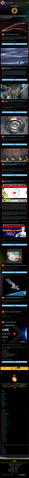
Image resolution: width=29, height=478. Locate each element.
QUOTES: (16, 472)
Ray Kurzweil (3, 396)
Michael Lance (5, 437)
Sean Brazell (4, 433)
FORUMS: (12, 472)
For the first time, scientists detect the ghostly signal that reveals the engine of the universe (15, 164)
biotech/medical (8, 41)
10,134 (27, 367)
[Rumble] (24, 474)
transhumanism (25, 386)
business (12, 359)
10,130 (16, 367)
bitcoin (27, 383)
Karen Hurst (4, 421)
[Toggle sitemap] (26, 2)
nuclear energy (8, 109)
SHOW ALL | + (3, 442)
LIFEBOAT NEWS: (16, 464)
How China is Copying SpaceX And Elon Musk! (12, 312)
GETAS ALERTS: (16, 465)
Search (27, 374)
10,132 (21, 367)
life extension (11, 41)
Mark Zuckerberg (4, 399)
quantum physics (15, 109)
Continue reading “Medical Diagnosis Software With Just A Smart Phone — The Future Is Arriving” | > (13, 239)
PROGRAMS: (16, 469)
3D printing (8, 269)
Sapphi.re (12, 474)
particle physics (11, 109)
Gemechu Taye (5, 419)
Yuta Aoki (4, 427)
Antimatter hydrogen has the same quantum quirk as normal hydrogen (15, 101)
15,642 (12, 369)
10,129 (13, 367)
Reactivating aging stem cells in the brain (12, 34)
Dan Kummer (4, 423)
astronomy (3, 404)
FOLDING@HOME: (10, 469)
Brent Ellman (4, 435)
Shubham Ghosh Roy (6, 414)
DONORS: (12, 467)
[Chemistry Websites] (14, 378)
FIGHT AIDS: (10, 468)
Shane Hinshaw (5, 430)
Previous (4, 367)
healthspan (25, 384)
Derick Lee (4, 428)
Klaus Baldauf (5, 425)
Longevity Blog (4, 449)
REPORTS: (16, 468)
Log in (2, 19)
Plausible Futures (4, 452)
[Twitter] (20, 474)
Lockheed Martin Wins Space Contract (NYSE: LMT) (13, 297)
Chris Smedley (5, 441)
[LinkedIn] (21, 474)
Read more (14, 44)
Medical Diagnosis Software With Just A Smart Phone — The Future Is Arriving (15, 181)
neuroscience (14, 41)
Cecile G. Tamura (5, 426)
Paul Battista (4, 418)
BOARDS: (16, 467)
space (14, 269)
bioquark (17, 383)
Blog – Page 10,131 (14, 6)
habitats (10, 269)
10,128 (10, 367)
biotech (20, 383)
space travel (10, 316)
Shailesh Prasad (5, 417)
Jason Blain (4, 438)
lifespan (19, 385)
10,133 (24, 367)
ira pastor (11, 385)
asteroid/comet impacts (5, 403)
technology (21, 386)
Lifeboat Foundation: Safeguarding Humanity (13, 3)
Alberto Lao (5, 269)
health (11, 242)
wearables (20, 242)
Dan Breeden (4, 416)
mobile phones (13, 242)
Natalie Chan (4, 432)
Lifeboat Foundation (5, 474)
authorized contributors (7, 19)
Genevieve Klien (5, 303)
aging (2, 383)
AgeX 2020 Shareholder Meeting (10, 322)
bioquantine (15, 383)
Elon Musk (8, 316)
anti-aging (8, 383)
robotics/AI (18, 242)
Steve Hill (4, 434)
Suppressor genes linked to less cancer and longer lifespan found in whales (15, 68)
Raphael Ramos (5, 431)
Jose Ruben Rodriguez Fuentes (7, 422)
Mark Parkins (5, 242)
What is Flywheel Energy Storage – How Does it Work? (14, 136)
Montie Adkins (5, 359)
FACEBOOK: (10, 464)
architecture (3, 402)
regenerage (6, 386)
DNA (2, 395)
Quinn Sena (5, 109)
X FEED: (10, 466)
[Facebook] (18, 474)
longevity (21, 385)
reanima (3, 386)
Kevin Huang (5, 41)
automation (3, 405)
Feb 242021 (3, 34)
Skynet (3, 398)
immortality (5, 385)
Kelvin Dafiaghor (5, 420)
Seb (3, 436)
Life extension (15, 385)
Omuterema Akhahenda (6, 424)
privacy (16, 242)
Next (16, 369)
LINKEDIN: (10, 465)
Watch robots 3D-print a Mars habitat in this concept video (15, 265)
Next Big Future (4, 451)
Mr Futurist (3, 450)
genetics (11, 77)
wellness (14, 387)
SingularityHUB (4, 453)
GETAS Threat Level (14, 461)
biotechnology (24, 383)
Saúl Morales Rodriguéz (6, 413)
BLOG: (15, 466)
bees (2, 406)
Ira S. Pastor (4, 440)
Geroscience (3, 448)
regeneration (9, 386)
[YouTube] (23, 474)
